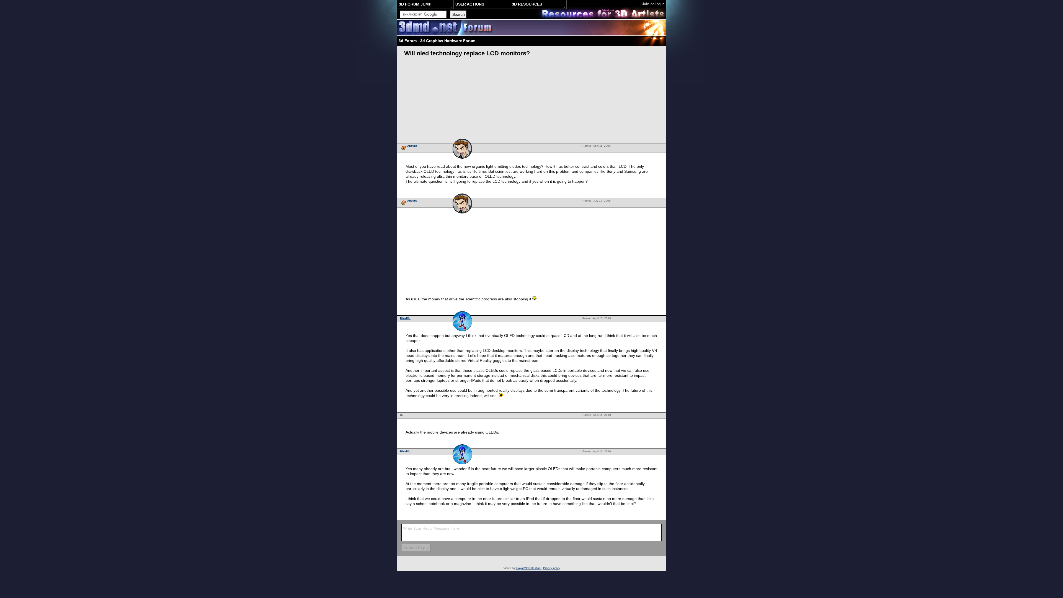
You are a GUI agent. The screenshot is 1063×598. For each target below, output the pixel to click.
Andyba (412, 145)
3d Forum (408, 40)
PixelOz (405, 318)
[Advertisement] (531, 101)
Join (645, 4)
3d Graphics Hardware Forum (447, 40)
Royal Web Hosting (528, 567)
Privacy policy (551, 567)
